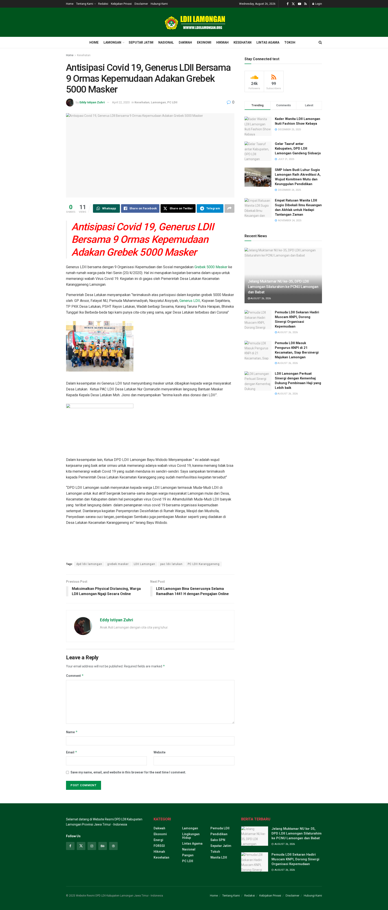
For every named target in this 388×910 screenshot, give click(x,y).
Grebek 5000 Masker (210, 267)
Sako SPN (217, 840)
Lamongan (112, 42)
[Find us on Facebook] (288, 4)
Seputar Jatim (141, 42)
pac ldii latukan (171, 564)
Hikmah (222, 42)
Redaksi (103, 3)
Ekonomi (204, 42)
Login (318, 3)
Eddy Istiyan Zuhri (92, 102)
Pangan (188, 855)
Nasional (166, 42)
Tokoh (289, 42)
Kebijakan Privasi (121, 3)
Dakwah (185, 42)
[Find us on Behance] (102, 846)
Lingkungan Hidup (191, 835)
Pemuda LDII (219, 828)
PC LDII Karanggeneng (204, 564)
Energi (158, 840)
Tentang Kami (84, 3)
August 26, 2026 (260, 298)
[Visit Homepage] (194, 22)
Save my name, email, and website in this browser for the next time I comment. (128, 772)
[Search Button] (320, 42)
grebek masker (118, 564)
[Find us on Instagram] (92, 846)
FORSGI (159, 846)
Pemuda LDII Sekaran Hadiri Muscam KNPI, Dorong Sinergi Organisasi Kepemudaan (295, 859)
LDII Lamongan (144, 564)
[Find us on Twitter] (293, 4)
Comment (75, 675)
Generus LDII (189, 301)
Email (71, 752)
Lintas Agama (267, 42)
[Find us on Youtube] (299, 4)
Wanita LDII (218, 857)
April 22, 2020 (121, 102)
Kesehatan (242, 42)
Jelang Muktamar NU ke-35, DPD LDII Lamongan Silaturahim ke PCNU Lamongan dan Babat (283, 286)
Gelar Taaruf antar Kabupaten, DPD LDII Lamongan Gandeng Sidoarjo (298, 148)
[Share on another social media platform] (229, 208)
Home (69, 3)
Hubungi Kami (159, 3)
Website (159, 752)
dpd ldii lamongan (89, 564)
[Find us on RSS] (305, 4)
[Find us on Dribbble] (113, 846)
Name (72, 732)
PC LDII (172, 102)
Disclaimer (141, 3)
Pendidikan (218, 834)
